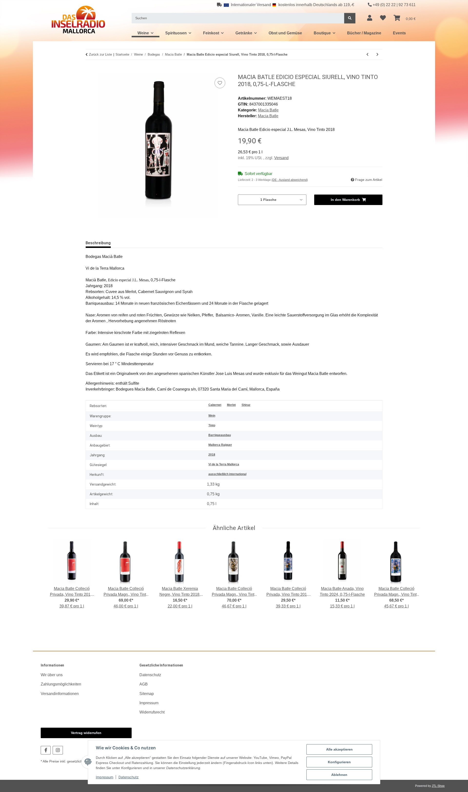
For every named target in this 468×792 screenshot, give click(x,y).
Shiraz (246, 405)
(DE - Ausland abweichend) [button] (290, 180)
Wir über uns (52, 675)
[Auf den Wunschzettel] (219, 83)
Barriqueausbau (219, 435)
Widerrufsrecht (152, 712)
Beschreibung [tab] (98, 243)
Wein (211, 415)
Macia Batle (268, 110)
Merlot (231, 405)
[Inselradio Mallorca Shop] (78, 19)
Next (412, 577)
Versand (281, 158)
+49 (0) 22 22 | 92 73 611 (394, 5)
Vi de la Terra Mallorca (223, 464)
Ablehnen (339, 775)
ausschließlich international (227, 474)
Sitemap (146, 694)
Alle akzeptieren (339, 749)
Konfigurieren (339, 762)
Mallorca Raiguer (220, 445)
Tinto (211, 425)
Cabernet (214, 405)
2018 (211, 454)
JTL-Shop (438, 786)
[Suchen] (349, 18)
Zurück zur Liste (100, 54)
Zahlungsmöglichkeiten (61, 684)
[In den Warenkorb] (89, 71)
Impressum (104, 777)
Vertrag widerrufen (86, 733)
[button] (369, 18)
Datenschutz (128, 777)
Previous (57, 577)
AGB (143, 684)
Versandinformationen (60, 694)
